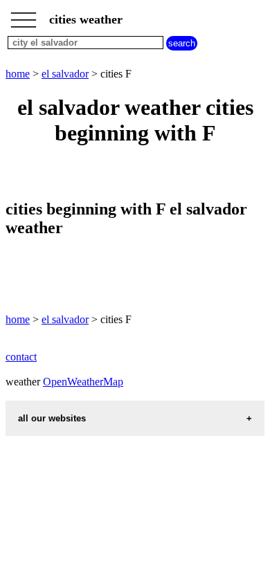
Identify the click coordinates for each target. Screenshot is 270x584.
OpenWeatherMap (83, 381)
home (18, 74)
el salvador (65, 74)
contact (21, 357)
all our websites (52, 418)
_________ (23, 15)
